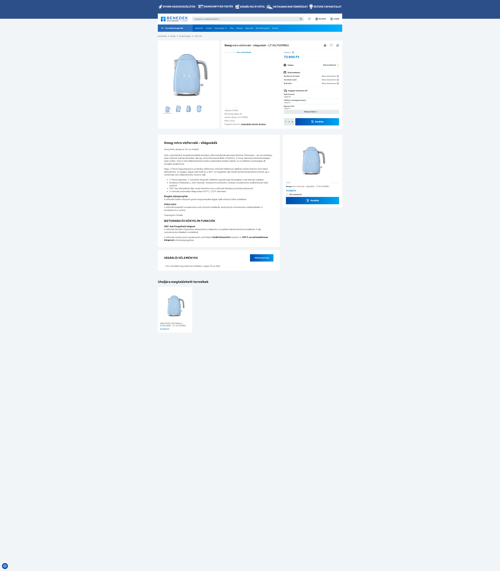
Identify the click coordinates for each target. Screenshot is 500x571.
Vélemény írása (262, 258)
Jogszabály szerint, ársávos (253, 124)
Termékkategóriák (174, 28)
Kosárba (319, 121)
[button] (320, 19)
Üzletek (209, 28)
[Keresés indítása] (301, 19)
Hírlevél (275, 28)
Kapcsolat (249, 28)
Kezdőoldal (162, 36)
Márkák (239, 28)
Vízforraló (198, 36)
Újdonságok (219, 28)
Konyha (173, 36)
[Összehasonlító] (325, 45)
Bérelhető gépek (262, 28)
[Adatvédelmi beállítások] (5, 566)
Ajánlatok (199, 28)
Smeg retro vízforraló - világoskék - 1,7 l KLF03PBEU (173, 324)
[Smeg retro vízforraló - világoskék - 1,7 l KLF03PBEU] (167, 108)
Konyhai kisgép (184, 36)
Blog (232, 28)
